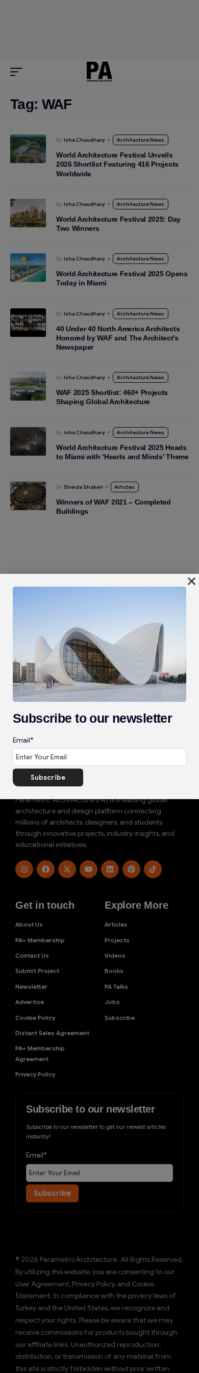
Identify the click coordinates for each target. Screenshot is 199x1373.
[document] (99, 686)
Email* (23, 740)
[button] (191, 581)
